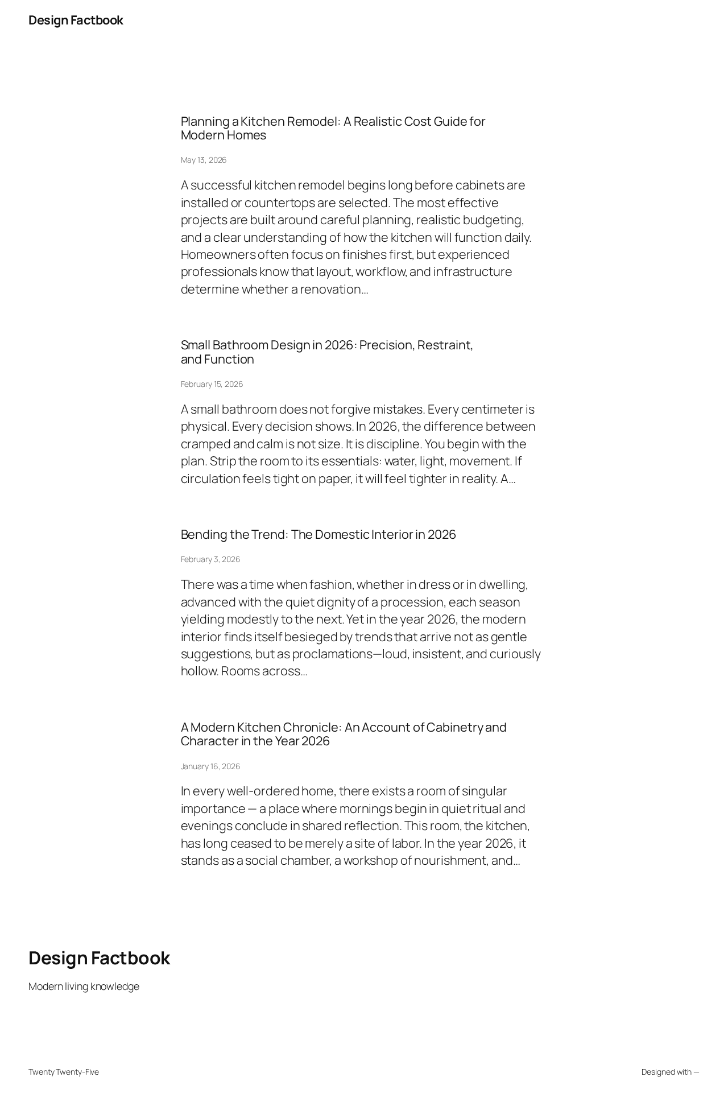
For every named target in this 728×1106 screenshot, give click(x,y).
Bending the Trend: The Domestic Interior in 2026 (319, 534)
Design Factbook (75, 19)
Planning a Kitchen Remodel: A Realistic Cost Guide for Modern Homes (333, 128)
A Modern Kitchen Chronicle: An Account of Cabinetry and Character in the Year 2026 (344, 734)
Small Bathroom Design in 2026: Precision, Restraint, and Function (327, 352)
